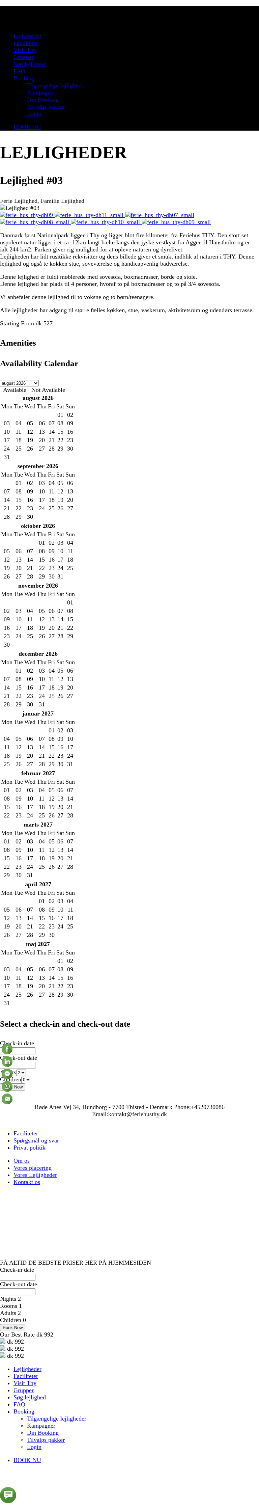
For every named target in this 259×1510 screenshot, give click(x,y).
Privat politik (29, 1147)
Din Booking (43, 99)
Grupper (23, 57)
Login (34, 113)
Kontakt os (26, 1182)
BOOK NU (27, 127)
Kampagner (41, 92)
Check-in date (17, 1043)
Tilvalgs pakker (46, 106)
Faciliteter (25, 42)
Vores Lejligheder (35, 1174)
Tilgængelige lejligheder (56, 85)
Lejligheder (27, 35)
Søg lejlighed (29, 64)
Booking (23, 78)
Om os (21, 1160)
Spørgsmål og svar (36, 1140)
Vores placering (32, 1167)
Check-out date (18, 1057)
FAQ (19, 71)
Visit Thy (24, 50)
